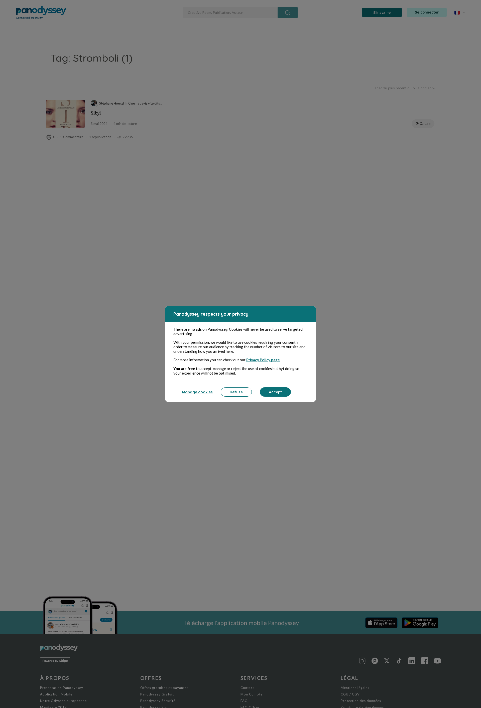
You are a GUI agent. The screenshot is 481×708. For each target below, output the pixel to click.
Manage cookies (197, 392)
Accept (275, 392)
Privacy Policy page (263, 360)
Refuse (236, 392)
